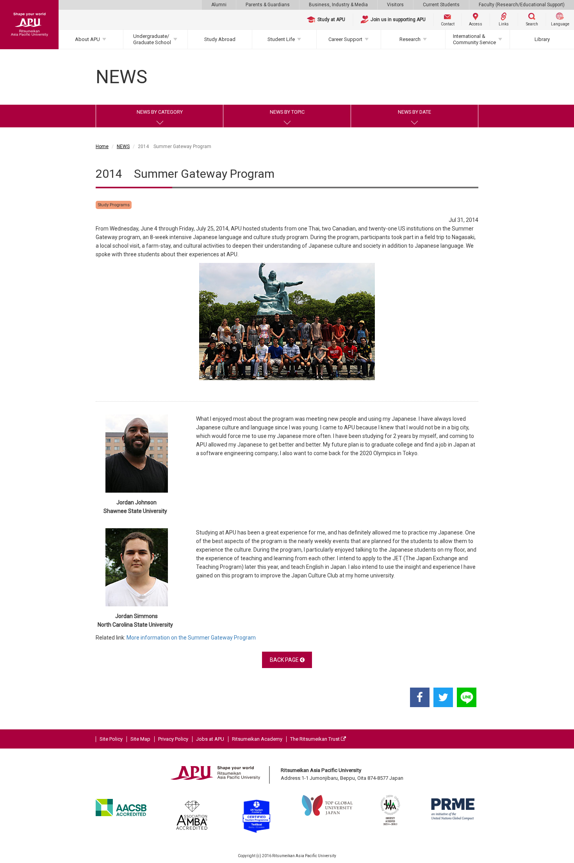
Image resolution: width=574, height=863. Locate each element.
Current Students (441, 4)
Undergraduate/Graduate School (152, 39)
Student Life (281, 39)
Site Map (140, 739)
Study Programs (114, 204)
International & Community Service (474, 39)
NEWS (123, 146)
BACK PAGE (285, 660)
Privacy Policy (173, 739)
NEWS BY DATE (414, 112)
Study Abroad (219, 39)
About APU (87, 39)
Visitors (395, 4)
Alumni (218, 4)
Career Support (345, 39)
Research (410, 39)
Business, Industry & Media (338, 4)
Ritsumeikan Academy (257, 739)
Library (542, 39)
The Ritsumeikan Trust (315, 739)
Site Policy (111, 739)
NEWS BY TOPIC (287, 112)
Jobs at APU (210, 739)
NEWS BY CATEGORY (160, 112)
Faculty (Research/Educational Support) (522, 4)
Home (102, 146)
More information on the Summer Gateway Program (192, 637)
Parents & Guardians (268, 4)
